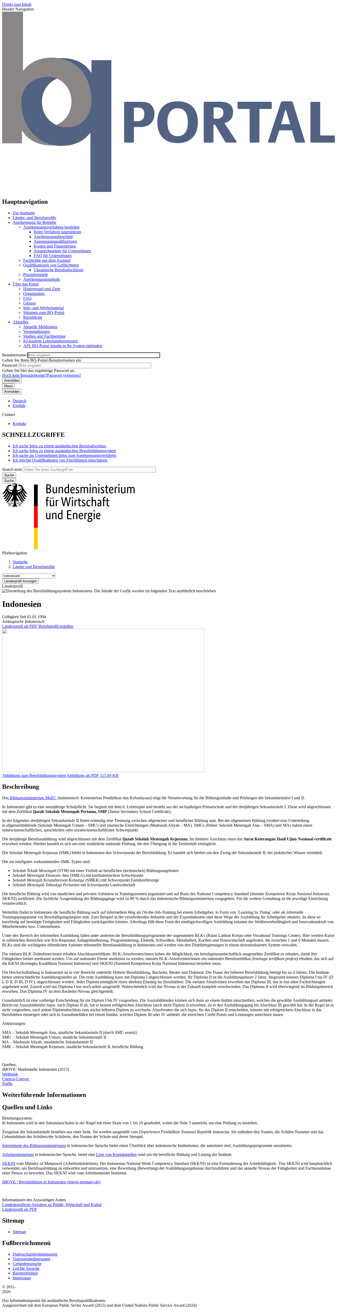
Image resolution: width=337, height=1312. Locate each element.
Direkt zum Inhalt (16, 4)
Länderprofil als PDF (19, 626)
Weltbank (10, 1074)
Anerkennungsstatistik (41, 279)
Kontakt (19, 423)
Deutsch (19, 401)
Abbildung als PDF (83, 775)
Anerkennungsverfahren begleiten (51, 227)
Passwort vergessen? (64, 375)
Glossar (29, 303)
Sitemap (19, 1231)
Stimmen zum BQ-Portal (43, 312)
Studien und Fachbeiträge (44, 336)
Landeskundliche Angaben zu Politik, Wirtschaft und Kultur (52, 1204)
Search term (12, 469)
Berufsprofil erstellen (55, 626)
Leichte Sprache (26, 1268)
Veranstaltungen (36, 331)
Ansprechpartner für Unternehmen (62, 251)
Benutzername (14, 355)
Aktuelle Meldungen (40, 327)
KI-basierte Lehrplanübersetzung (50, 341)
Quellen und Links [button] (27, 1107)
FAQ (27, 298)
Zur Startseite (24, 213)
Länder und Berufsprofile (34, 566)
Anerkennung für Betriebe (34, 222)
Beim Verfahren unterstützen (57, 232)
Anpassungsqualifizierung (55, 241)
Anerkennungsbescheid (53, 236)
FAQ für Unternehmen (53, 255)
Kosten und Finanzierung (55, 246)
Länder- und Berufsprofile (34, 217)
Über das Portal (25, 284)
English (19, 405)
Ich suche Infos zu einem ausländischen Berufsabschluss (59, 446)
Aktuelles (20, 322)
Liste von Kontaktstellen (116, 1154)
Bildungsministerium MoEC (33, 798)
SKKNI (8, 1163)
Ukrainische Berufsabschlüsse (58, 270)
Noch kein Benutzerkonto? (24, 375)
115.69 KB (92, 775)
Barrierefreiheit (25, 1273)
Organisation (33, 293)
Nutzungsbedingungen (31, 1259)
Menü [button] (8, 386)
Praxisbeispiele (35, 274)
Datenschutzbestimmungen (35, 1254)
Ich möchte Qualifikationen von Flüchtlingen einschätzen (60, 460)
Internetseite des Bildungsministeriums (34, 1145)
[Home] (168, 190)
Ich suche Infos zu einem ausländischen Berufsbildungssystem (64, 450)
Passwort (9, 365)
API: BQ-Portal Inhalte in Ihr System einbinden (62, 345)
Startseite (20, 562)
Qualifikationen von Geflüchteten (51, 265)
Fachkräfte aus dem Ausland (46, 260)
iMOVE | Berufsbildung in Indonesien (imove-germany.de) (51, 1182)
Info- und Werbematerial (43, 308)
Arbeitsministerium (18, 1154)
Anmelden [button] (11, 392)
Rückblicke (32, 317)
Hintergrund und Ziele (41, 289)
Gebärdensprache (27, 1263)
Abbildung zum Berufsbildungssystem (34, 775)
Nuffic (7, 1083)
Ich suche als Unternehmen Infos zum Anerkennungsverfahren (64, 455)
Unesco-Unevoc (15, 1079)
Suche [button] (9, 481)
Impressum (22, 1278)
